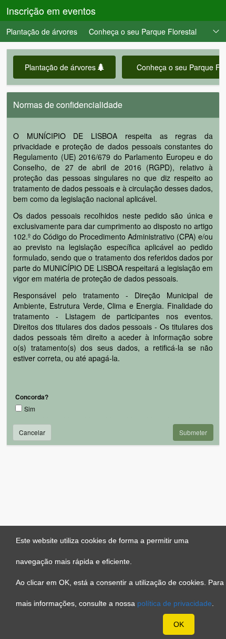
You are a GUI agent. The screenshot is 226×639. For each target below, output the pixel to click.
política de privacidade (174, 603)
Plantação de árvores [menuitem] (41, 31)
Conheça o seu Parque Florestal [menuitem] (143, 31)
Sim (29, 408)
